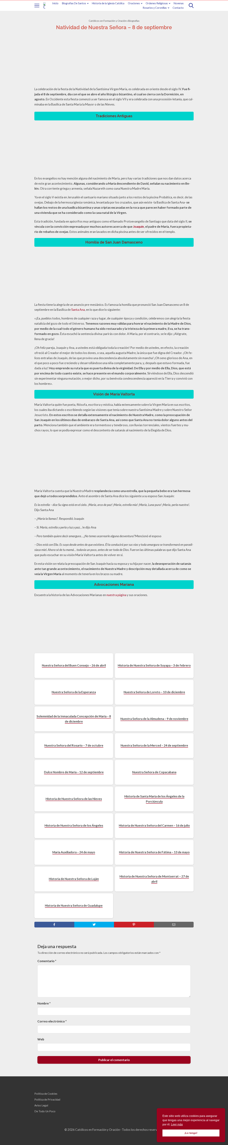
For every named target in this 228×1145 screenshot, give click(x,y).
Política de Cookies (45, 1093)
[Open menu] (36, 5)
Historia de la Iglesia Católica (108, 3)
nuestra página (116, 595)
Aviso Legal (41, 1105)
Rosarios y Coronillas (155, 7)
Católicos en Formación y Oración (108, 20)
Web (40, 1039)
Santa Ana (78, 309)
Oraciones (134, 3)
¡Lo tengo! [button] (191, 1132)
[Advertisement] (114, 59)
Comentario (46, 961)
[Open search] (191, 5)
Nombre (44, 1003)
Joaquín (138, 226)
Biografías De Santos (74, 3)
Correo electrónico (52, 1021)
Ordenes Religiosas (157, 3)
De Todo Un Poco (44, 1111)
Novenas (179, 3)
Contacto (178, 7)
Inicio (55, 3)
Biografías (133, 20)
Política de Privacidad (47, 1099)
